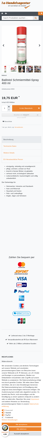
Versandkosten (18, 127)
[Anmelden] (2, 13)
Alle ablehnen (21, 429)
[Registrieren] (6, 13)
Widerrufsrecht (7, 361)
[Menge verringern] (8, 110)
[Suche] (36, 18)
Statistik (8, 413)
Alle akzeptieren (21, 424)
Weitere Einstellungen (10, 420)
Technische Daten (9, 146)
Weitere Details (8, 153)
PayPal (7, 415)
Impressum (35, 399)
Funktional (9, 417)
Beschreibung (8, 139)
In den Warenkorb (25, 108)
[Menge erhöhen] (8, 106)
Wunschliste (8, 121)
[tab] (21, 139)
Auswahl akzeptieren (21, 434)
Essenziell (9, 410)
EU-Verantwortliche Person (13, 159)
